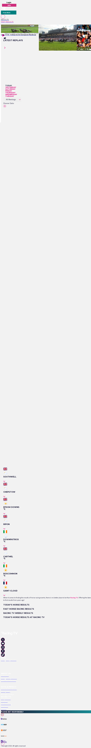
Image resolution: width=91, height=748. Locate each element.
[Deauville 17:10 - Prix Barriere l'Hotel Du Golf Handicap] (60, 29)
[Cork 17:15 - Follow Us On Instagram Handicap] (18, 29)
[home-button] (3, 9)
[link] (8, 20)
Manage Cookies (7, 694)
